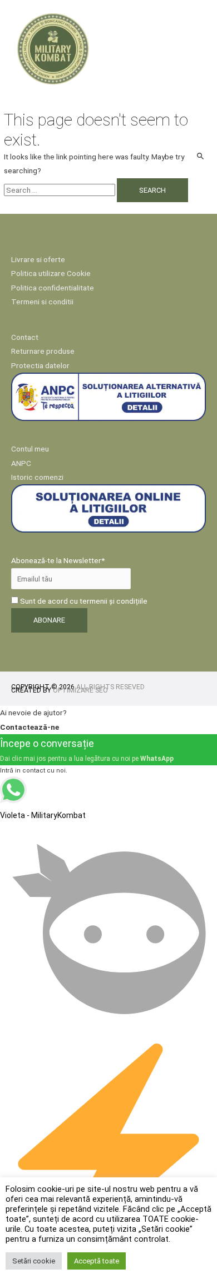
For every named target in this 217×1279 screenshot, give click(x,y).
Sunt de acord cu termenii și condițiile (82, 600)
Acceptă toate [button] (96, 1261)
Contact (24, 337)
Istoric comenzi (37, 477)
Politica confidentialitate (52, 287)
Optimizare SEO (80, 690)
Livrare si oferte (38, 259)
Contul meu (30, 448)
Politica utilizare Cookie (51, 273)
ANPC (21, 463)
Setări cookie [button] (33, 1261)
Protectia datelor (40, 365)
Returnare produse (43, 351)
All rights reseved (110, 687)
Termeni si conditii (42, 301)
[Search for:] (60, 189)
